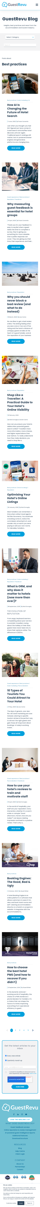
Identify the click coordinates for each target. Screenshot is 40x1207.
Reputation (20, 292)
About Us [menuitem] (20, 1164)
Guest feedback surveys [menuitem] (20, 1127)
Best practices (11, 874)
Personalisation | (12, 781)
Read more (16, 148)
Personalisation (23, 686)
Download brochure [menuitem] (20, 1138)
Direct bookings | (22, 488)
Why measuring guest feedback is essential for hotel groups (20, 209)
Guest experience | (13, 197)
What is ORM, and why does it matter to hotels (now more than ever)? (19, 593)
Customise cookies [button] (11, 1203)
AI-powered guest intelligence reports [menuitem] (20, 1133)
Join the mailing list (20, 1119)
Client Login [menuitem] (20, 1154)
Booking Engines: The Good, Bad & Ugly (19, 882)
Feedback (18, 199)
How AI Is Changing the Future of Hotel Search (17, 110)
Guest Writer (24, 891)
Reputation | (11, 199)
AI (29, 100)
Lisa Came (23, 317)
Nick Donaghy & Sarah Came (19, 420)
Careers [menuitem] (20, 1169)
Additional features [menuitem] (20, 1135)
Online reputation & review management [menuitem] (20, 1130)
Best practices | (12, 100)
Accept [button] (21, 1203)
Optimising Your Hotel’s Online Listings (18, 498)
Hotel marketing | (22, 100)
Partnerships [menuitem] (20, 1167)
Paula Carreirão (23, 121)
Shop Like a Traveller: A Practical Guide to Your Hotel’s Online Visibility (20, 402)
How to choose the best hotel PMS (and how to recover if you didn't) (19, 974)
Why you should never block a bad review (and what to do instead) (19, 304)
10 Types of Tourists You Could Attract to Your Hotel (18, 696)
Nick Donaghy (25, 507)
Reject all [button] (29, 1203)
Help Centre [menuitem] (20, 1151)
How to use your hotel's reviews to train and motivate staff (19, 791)
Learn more (33, 1073)
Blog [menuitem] (20, 1148)
